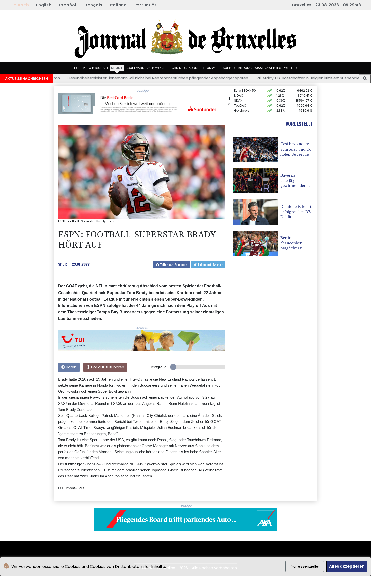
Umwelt (213, 67)
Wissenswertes (267, 67)
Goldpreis (241, 105)
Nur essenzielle (305, 566)
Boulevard (135, 67)
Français (93, 5)
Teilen (173, 264)
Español (67, 5)
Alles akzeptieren (346, 566)
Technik (174, 67)
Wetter (290, 67)
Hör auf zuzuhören (107, 367)
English (43, 5)
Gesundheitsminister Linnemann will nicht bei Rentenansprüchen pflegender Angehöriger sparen (112, 78)
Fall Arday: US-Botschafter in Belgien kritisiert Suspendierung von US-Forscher (283, 78)
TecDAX (240, 100)
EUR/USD (240, 110)
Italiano (118, 5)
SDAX (238, 95)
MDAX (238, 90)
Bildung (245, 67)
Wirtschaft (98, 67)
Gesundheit (194, 67)
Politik (80, 67)
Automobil (156, 67)
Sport (117, 67)
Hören (70, 367)
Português (145, 5)
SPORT (63, 264)
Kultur (229, 67)
